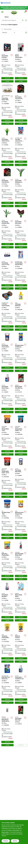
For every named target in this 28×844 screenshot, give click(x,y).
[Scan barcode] (26, 20)
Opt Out (15, 841)
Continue (5, 841)
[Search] (23, 20)
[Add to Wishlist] (11, 55)
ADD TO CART (7, 78)
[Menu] (2, 12)
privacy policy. (5, 832)
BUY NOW (7, 81)
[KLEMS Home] (14, 13)
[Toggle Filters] (26, 32)
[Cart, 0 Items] (25, 12)
